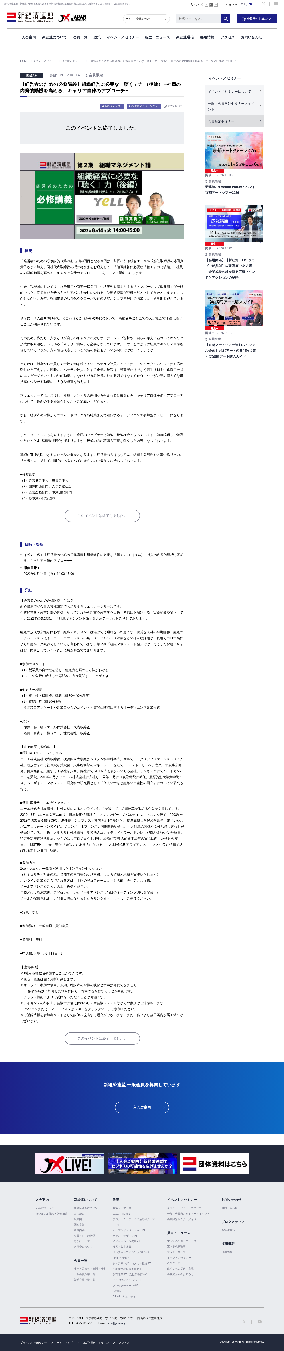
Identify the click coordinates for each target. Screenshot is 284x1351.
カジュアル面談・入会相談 (51, 1213)
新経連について (54, 37)
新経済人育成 (112, 106)
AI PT (116, 1224)
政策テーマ (173, 1263)
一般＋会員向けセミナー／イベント (231, 106)
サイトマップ (65, 1342)
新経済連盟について (86, 1208)
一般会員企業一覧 (84, 1274)
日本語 (250, 4)
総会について (82, 1241)
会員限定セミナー (221, 121)
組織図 (78, 1219)
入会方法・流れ (45, 1208)
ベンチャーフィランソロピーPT (132, 1252)
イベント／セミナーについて (229, 91)
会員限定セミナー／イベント (184, 1219)
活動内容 (79, 1230)
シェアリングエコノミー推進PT (132, 1263)
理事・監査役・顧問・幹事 (90, 1268)
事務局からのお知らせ (180, 1274)
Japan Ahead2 (121, 1213)
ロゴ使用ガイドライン (95, 1342)
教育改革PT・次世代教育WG (130, 1274)
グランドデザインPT (125, 1235)
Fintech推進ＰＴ (122, 1257)
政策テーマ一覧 (122, 1208)
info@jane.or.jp (117, 1323)
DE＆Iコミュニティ (124, 1296)
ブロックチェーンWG (125, 1285)
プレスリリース (176, 1252)
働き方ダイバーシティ (144, 106)
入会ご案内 (142, 1107)
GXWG (117, 1291)
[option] (69, 1163)
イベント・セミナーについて (184, 1208)
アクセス (228, 37)
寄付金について (83, 1246)
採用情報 (207, 37)
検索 (225, 18)
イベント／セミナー (123, 37)
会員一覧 (80, 37)
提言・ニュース (157, 37)
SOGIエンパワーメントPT (128, 1280)
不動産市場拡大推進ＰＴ (127, 1268)
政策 (97, 37)
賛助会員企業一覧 (84, 1279)
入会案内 (29, 37)
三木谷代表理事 (176, 1246)
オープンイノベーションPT (129, 1230)
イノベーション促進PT (126, 1241)
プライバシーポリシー (33, 1342)
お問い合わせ (251, 37)
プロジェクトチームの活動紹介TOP (134, 1219)
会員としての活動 (84, 1235)
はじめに (79, 1213)
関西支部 (79, 1224)
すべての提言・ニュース (181, 1241)
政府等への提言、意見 (180, 1268)
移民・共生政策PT (124, 1246)
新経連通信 (185, 37)
